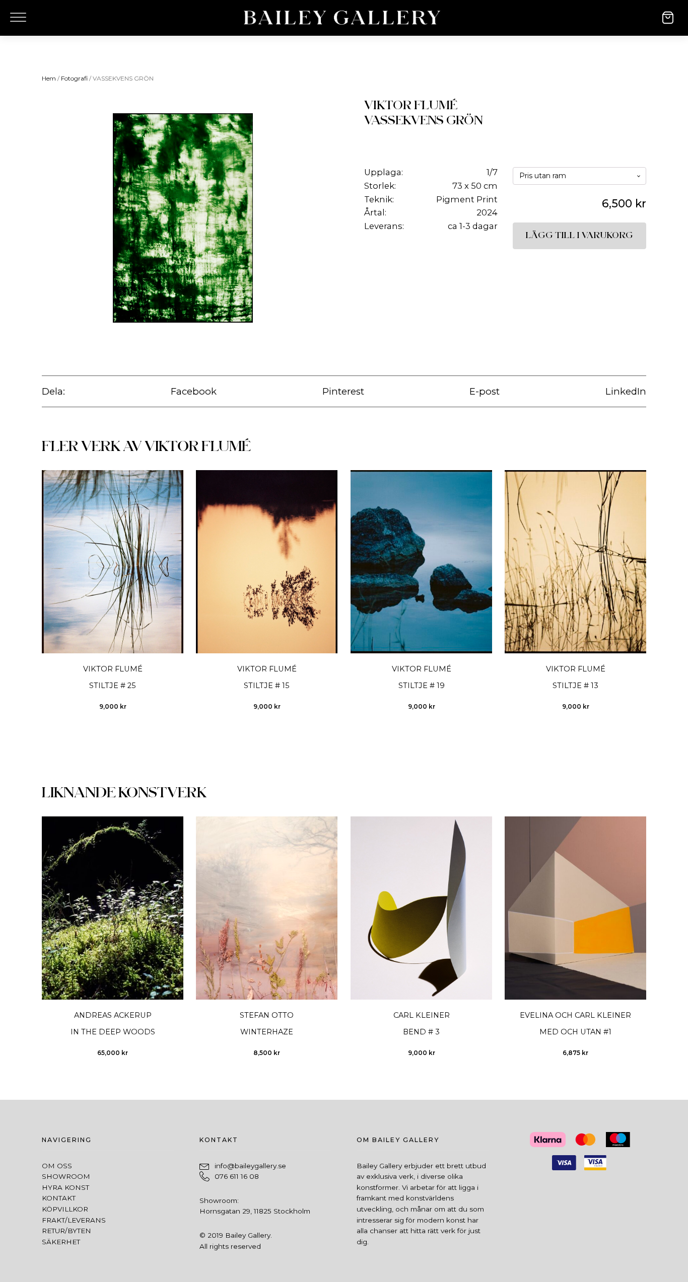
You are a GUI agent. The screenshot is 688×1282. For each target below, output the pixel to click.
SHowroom (66, 1176)
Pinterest (343, 391)
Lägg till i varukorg (579, 236)
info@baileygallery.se (250, 1166)
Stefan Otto (267, 1015)
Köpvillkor (65, 1209)
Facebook (194, 391)
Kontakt (59, 1198)
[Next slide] (646, 596)
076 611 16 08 (237, 1176)
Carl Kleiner (421, 1015)
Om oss (57, 1166)
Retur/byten (66, 1231)
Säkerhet (61, 1242)
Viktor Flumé (410, 105)
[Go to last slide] (41, 596)
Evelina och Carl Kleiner (575, 1015)
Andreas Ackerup (113, 1015)
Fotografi (74, 78)
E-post (484, 391)
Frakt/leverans (74, 1220)
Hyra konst (65, 1187)
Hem (49, 78)
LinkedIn (625, 391)
